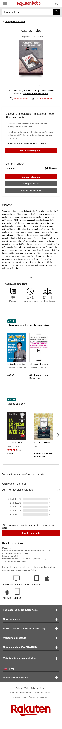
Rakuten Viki (22, 688)
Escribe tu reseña (31, 533)
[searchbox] (31, 12)
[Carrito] (56, 3)
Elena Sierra (48, 90)
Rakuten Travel (42, 692)
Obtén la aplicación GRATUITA (20, 647)
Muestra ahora (21, 98)
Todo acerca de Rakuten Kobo (20, 610)
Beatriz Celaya (33, 90)
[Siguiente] (58, 435)
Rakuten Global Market (21, 692)
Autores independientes (35, 93)
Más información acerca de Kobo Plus (26, 143)
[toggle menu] (4, 3)
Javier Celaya (18, 90)
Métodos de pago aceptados (19, 658)
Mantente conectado (14, 638)
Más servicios (19, 697)
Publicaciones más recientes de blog (24, 628)
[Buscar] (56, 12)
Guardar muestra (44, 98)
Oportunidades (11, 619)
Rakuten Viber (37, 688)
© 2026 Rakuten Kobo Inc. (15, 677)
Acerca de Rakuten (38, 697)
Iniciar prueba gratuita (31, 150)
